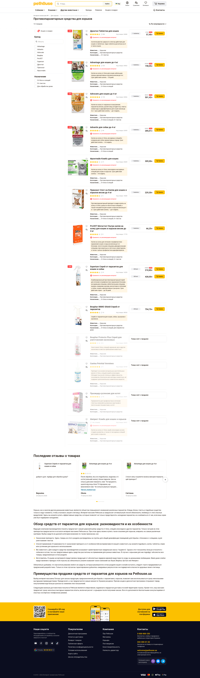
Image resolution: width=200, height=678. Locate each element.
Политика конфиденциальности (80, 647)
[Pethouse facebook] (41, 643)
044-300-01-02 (143, 642)
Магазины (107, 637)
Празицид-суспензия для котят (105, 393)
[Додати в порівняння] (86, 34)
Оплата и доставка (75, 637)
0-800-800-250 (143, 634)
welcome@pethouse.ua (147, 650)
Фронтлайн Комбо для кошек (104, 158)
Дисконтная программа (77, 634)
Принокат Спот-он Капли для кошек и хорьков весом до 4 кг (108, 191)
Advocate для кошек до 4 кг (103, 94)
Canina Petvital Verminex (102, 363)
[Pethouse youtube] (36, 643)
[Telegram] (163, 661)
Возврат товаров (74, 640)
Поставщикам (108, 644)
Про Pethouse (108, 634)
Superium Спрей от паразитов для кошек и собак (106, 267)
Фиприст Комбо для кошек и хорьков (108, 419)
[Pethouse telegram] (52, 643)
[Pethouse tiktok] (57, 643)
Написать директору (111, 650)
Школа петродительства (77, 657)
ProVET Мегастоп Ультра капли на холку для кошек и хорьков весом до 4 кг (108, 228)
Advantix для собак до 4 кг (103, 127)
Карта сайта (73, 654)
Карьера (106, 640)
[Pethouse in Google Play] (159, 609)
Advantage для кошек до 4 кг (104, 62)
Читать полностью (88, 490)
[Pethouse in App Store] (159, 614)
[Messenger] (158, 661)
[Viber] (153, 661)
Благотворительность (111, 647)
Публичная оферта (75, 644)
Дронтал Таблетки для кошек (104, 31)
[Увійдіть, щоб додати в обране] (86, 31)
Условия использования (77, 650)
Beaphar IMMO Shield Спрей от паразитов (105, 307)
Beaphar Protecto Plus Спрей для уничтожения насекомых (106, 338)
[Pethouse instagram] (46, 643)
